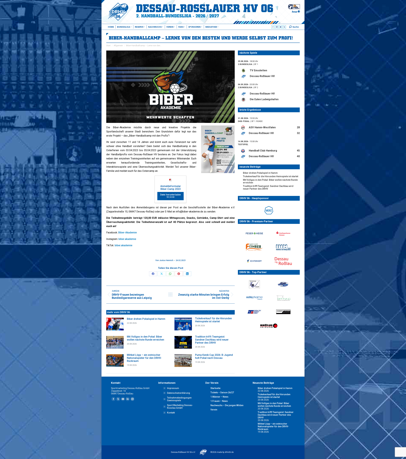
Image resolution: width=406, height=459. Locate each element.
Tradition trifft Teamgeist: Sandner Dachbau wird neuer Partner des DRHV (212, 339)
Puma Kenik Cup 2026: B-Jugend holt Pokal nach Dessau (214, 356)
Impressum (173, 388)
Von (164, 260)
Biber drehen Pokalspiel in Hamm (146, 318)
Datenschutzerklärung (178, 393)
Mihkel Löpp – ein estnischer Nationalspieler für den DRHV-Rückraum (144, 357)
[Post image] (115, 324)
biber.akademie (127, 239)
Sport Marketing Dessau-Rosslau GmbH (180, 406)
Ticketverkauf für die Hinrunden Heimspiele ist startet (213, 320)
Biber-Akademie (127, 232)
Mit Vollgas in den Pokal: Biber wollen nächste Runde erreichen (145, 338)
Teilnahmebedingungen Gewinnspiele (179, 399)
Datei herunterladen (170, 195)
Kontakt (171, 412)
